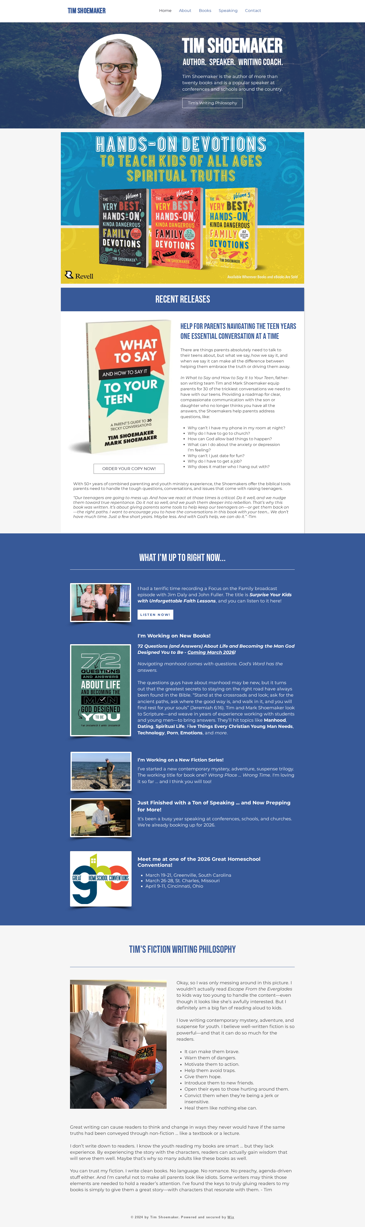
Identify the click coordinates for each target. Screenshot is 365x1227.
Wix (230, 1217)
